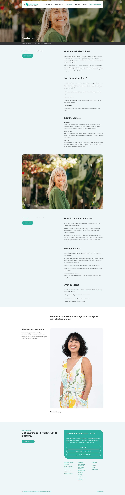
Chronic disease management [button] (81, 465)
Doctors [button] (93, 467)
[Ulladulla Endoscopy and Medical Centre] (31, 4)
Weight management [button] (82, 477)
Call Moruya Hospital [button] (84, 455)
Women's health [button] (81, 470)
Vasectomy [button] (66, 471)
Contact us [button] (28, 441)
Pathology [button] (80, 474)
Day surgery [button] (47, 4)
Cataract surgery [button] (67, 470)
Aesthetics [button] (94, 462)
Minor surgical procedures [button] (81, 468)
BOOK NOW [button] (27, 56)
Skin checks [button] (80, 472)
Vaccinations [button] (80, 476)
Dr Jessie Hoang (55, 412)
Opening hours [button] (95, 469)
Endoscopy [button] (66, 464)
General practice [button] (58, 4)
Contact (84, 4)
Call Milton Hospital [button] (83, 451)
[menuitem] (48, 4)
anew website (100, 491)
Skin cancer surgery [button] (68, 473)
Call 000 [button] (84, 447)
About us (77, 4)
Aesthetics (69, 4)
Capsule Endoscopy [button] (68, 466)
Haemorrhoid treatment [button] (69, 468)
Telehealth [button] (80, 479)
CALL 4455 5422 (95, 5)
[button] (76, 368)
